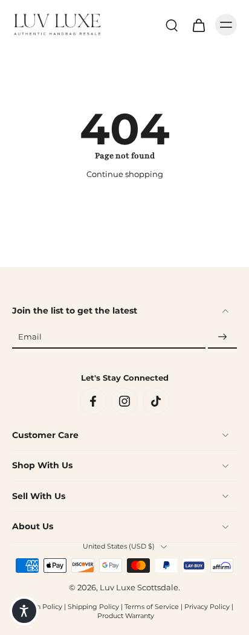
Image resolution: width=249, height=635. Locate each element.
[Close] (232, 455)
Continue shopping (124, 174)
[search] (171, 25)
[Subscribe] (222, 337)
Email (30, 337)
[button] (24, 610)
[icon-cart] (198, 25)
